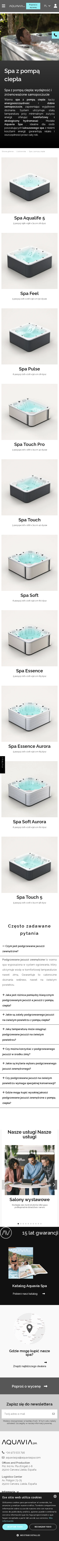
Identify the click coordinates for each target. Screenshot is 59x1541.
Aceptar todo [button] (15, 1526)
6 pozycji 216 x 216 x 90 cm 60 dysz (30, 601)
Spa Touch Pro (29, 444)
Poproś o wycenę (33, 6)
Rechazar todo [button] (43, 1526)
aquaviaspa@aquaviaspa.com (23, 1457)
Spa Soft (29, 595)
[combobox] (55, 1496)
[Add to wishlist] (55, 162)
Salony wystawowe (30, 1199)
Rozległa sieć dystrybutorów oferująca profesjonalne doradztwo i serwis (30, 1206)
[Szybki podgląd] (55, 168)
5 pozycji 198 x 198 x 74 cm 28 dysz (29, 223)
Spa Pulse (29, 369)
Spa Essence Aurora (29, 746)
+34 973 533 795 (15, 1452)
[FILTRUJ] (2, 770)
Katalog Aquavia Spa (29, 1286)
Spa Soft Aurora (29, 821)
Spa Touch (30, 519)
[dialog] (29, 1516)
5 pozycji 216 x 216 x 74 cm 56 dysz (29, 903)
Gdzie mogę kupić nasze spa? (29, 1352)
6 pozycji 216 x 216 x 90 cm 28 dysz (29, 374)
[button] (18, 1223)
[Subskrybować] (53, 1414)
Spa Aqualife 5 (29, 218)
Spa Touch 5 (29, 897)
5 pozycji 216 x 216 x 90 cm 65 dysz (29, 676)
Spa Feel (29, 293)
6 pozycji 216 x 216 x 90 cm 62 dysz (29, 827)
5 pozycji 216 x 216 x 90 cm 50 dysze (29, 299)
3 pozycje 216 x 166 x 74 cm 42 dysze (29, 450)
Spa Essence (29, 670)
